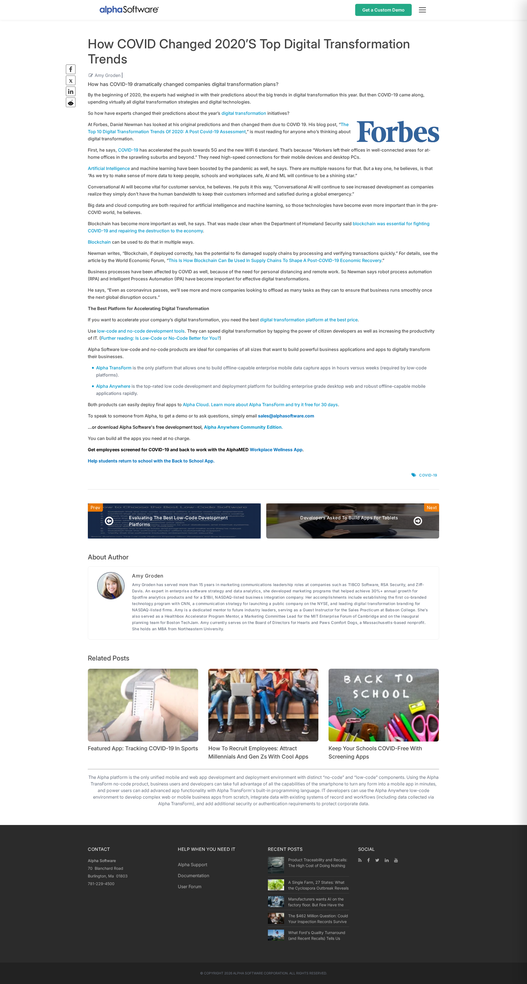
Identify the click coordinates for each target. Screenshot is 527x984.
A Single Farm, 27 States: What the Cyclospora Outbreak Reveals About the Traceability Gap (318, 885)
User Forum (189, 886)
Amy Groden (107, 75)
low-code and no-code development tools (141, 331)
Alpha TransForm (113, 367)
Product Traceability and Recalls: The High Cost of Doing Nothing (317, 862)
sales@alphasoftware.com (286, 416)
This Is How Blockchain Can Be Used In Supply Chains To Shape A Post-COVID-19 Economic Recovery (275, 260)
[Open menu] (422, 10)
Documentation (193, 875)
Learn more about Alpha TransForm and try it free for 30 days (274, 404)
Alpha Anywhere (113, 386)
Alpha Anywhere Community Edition (243, 427)
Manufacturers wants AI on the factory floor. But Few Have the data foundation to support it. (316, 902)
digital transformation (244, 113)
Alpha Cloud (196, 404)
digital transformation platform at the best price (309, 319)
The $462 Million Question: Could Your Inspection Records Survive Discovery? (318, 918)
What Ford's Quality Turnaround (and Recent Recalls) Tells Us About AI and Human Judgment (316, 935)
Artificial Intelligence (109, 168)
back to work (193, 449)
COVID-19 (128, 150)
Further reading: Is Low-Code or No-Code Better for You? (160, 338)
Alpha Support (192, 864)
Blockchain (99, 242)
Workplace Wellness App (276, 449)
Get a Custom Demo (383, 10)
